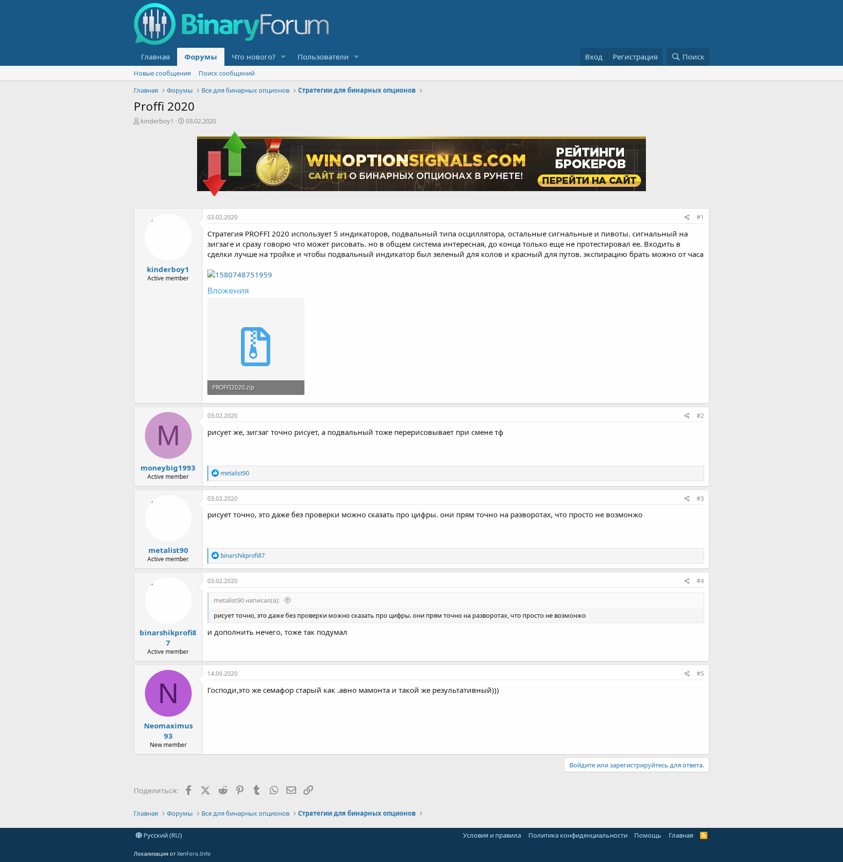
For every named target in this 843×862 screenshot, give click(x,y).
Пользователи (323, 56)
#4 (700, 581)
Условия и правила (492, 835)
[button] (283, 57)
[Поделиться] (687, 217)
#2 (700, 415)
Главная (155, 56)
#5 (700, 673)
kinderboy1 (157, 121)
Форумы (200, 56)
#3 (700, 498)
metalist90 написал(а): (247, 600)
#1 (700, 217)
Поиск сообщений (227, 73)
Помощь (648, 835)
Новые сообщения (162, 73)
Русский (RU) (162, 835)
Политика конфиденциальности (577, 835)
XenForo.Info (194, 853)
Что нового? (254, 56)
